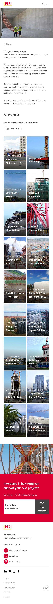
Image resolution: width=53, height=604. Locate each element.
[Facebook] (18, 571)
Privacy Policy (9, 583)
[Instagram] (14, 571)
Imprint (6, 578)
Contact (7, 592)
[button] (9, 44)
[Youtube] (10, 571)
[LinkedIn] (5, 571)
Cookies (7, 597)
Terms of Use (9, 588)
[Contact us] (46, 588)
